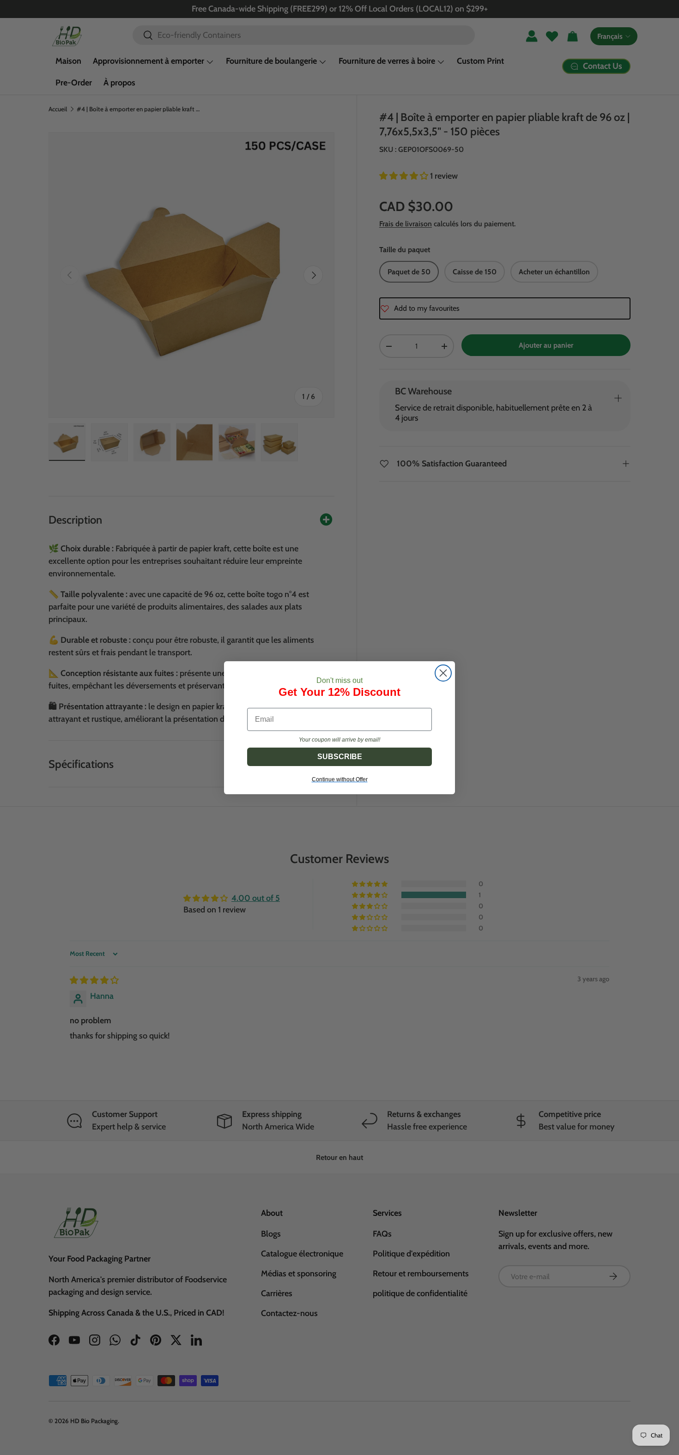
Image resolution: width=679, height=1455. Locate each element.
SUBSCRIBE (339, 757)
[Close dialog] (443, 673)
